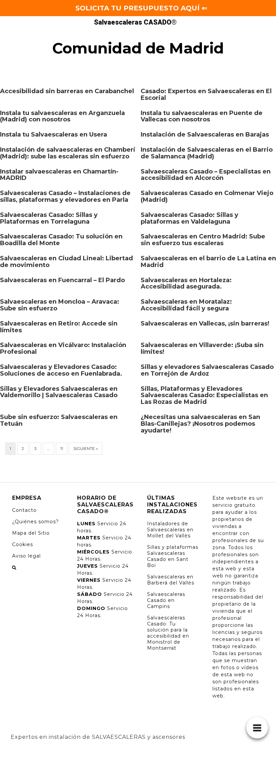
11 (61, 448)
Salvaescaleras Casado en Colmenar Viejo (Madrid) (207, 196)
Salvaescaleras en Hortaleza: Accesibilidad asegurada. (186, 283)
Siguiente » (85, 448)
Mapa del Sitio (31, 533)
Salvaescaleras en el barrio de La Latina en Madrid (208, 262)
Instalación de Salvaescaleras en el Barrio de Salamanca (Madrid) (207, 153)
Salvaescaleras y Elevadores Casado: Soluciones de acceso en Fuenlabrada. (61, 370)
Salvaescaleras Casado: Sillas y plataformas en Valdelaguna (189, 218)
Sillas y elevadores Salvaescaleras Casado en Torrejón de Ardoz (207, 370)
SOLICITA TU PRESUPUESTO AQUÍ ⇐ (141, 8)
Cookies (22, 544)
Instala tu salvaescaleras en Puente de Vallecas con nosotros (202, 116)
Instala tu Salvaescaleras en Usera (53, 134)
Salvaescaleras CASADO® (135, 22)
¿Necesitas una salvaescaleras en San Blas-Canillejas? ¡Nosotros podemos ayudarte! (200, 423)
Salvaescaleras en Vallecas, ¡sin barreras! (205, 323)
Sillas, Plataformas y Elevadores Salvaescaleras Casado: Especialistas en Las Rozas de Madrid (204, 395)
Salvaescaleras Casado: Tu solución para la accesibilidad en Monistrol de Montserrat (168, 633)
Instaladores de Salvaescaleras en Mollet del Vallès (170, 530)
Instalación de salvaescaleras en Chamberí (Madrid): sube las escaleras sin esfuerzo (67, 153)
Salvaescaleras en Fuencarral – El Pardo (62, 280)
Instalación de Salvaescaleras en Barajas (205, 134)
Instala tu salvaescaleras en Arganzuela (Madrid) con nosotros (62, 116)
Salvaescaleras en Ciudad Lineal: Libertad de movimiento (66, 262)
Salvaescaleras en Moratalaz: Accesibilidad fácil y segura (186, 305)
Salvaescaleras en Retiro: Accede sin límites (58, 327)
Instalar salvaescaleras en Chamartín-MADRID (59, 175)
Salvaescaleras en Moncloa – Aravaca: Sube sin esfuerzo (59, 305)
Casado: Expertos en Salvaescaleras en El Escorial (206, 94)
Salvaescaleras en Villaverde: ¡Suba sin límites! (202, 348)
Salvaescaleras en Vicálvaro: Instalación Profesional (63, 348)
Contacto (24, 510)
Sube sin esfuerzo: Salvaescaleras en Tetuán (58, 420)
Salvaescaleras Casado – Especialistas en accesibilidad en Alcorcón (206, 175)
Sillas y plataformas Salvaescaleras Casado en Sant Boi (172, 556)
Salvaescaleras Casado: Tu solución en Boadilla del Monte (61, 240)
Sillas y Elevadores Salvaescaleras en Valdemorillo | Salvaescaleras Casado (58, 392)
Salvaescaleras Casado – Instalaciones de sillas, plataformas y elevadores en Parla (65, 196)
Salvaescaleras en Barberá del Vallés (170, 580)
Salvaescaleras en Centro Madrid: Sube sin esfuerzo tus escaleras (203, 240)
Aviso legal (26, 556)
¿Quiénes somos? (35, 522)
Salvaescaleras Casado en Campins (166, 600)
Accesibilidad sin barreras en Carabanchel (67, 91)
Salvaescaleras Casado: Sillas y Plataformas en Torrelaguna (49, 218)
